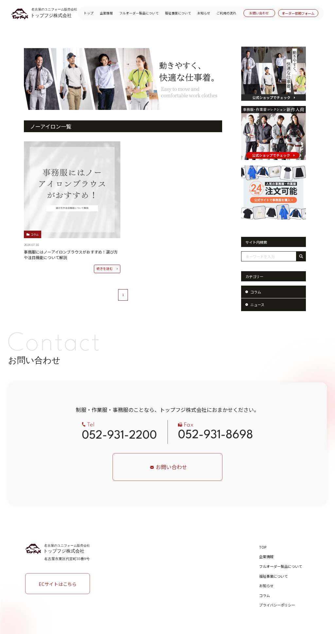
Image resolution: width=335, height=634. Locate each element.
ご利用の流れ (226, 13)
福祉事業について (178, 13)
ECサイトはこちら (58, 583)
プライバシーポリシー (277, 605)
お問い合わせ (259, 13)
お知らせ (203, 13)
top (262, 547)
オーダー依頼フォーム (298, 13)
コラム (255, 291)
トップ (89, 13)
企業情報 (106, 13)
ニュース (257, 304)
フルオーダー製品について (139, 13)
